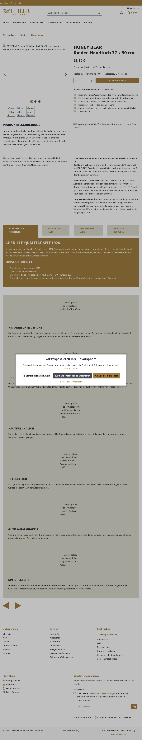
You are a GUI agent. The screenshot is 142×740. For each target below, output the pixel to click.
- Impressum (64, 381)
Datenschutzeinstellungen (37, 375)
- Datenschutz (78, 381)
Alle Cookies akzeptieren (106, 375)
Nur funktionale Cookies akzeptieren (72, 375)
